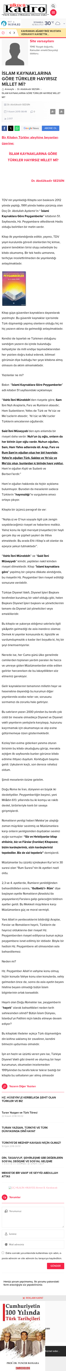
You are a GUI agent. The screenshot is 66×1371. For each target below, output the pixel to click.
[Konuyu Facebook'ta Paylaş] (4, 128)
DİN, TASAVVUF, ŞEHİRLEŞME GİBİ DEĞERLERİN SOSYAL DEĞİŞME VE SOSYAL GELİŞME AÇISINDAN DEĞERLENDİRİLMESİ (32, 1161)
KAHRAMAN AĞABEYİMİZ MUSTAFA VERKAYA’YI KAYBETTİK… (41, 33)
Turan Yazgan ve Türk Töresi (19, 1112)
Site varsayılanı (42, 41)
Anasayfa (9, 89)
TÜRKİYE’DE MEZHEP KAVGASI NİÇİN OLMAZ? (31, 1143)
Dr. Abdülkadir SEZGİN (28, 89)
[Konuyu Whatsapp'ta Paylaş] (17, 128)
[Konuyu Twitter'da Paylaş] (10, 128)
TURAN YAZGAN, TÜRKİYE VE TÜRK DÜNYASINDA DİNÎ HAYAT (25, 1129)
